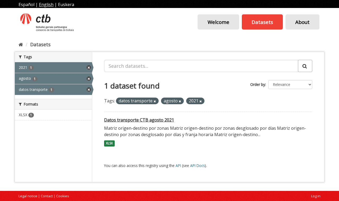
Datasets (262, 22)
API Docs (197, 165)
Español (26, 4)
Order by (257, 84)
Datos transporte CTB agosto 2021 (139, 120)
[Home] (21, 44)
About (302, 22)
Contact (47, 196)
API (178, 165)
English (46, 4)
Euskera (66, 4)
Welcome (218, 22)
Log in (315, 196)
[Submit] (305, 66)
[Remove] (155, 101)
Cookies (62, 196)
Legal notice (28, 196)
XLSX (109, 143)
